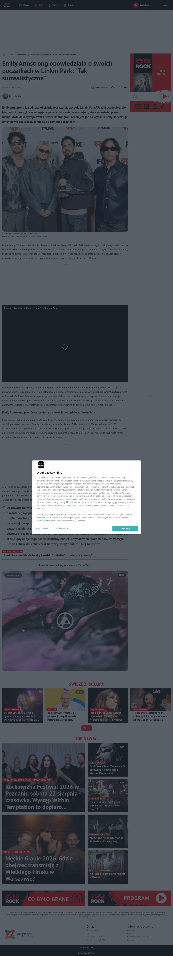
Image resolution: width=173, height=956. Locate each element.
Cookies (52, 520)
